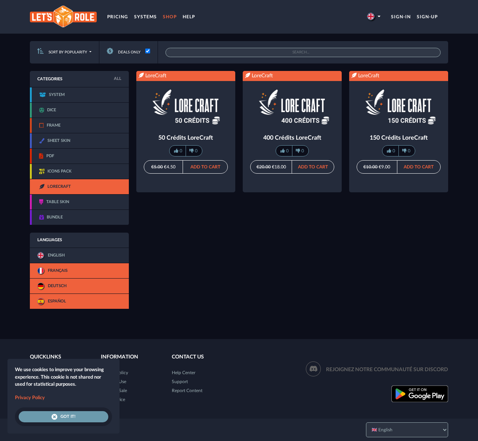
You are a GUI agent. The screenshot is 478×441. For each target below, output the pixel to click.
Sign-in (401, 17)
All (117, 79)
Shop (170, 17)
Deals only (128, 52)
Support (180, 381)
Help (189, 17)
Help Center (183, 372)
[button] (374, 17)
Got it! (67, 416)
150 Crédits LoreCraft (399, 138)
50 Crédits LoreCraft (185, 138)
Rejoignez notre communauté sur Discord (387, 369)
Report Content (187, 390)
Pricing (117, 17)
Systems (145, 17)
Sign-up (427, 17)
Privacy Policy (30, 397)
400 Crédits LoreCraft (292, 138)
